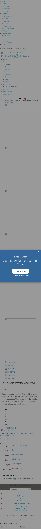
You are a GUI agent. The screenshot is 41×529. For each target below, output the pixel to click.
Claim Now (20, 271)
